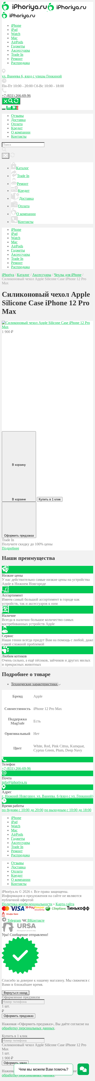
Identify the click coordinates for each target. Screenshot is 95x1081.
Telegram (13, 920)
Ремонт (17, 59)
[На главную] (25, 10)
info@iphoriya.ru (14, 782)
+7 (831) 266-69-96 (16, 96)
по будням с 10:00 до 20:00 (22, 810)
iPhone (16, 25)
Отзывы (17, 116)
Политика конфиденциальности (27, 904)
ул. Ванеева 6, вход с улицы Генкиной (32, 76)
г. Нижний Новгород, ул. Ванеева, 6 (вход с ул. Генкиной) (47, 796)
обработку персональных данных (28, 1028)
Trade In (17, 54)
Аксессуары (20, 50)
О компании (20, 132)
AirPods (17, 42)
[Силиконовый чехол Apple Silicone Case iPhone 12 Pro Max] (47, 327)
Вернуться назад (15, 993)
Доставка (18, 120)
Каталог (22, 168)
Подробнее (10, 548)
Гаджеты (18, 46)
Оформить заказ (15, 1063)
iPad (14, 30)
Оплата (17, 124)
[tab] (52, 684)
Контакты (19, 136)
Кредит (17, 128)
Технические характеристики (34, 684)
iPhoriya (8, 275)
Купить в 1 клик (50, 499)
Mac (14, 38)
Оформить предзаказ (18, 1016)
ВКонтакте (36, 920)
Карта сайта (65, 904)
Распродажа (20, 63)
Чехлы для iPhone (67, 275)
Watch (15, 34)
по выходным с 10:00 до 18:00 (67, 810)
